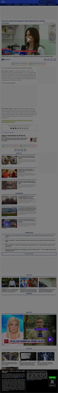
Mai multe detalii (20, 377)
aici (8, 385)
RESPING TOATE (52, 385)
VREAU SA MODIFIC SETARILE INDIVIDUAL (52, 381)
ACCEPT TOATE (52, 377)
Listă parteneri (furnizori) (30, 380)
